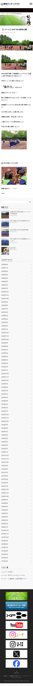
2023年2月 (4, 408)
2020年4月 (4, 517)
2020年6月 (4, 510)
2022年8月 (4, 428)
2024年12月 (5, 333)
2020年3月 (4, 520)
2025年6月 (4, 312)
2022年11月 (5, 418)
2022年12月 (5, 414)
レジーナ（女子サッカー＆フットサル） (13, 575)
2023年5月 (4, 397)
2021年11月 (5, 459)
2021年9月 (4, 466)
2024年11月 (5, 336)
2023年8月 (4, 387)
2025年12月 (5, 292)
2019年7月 (4, 547)
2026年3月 (4, 281)
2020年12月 (5, 489)
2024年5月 (4, 356)
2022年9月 (4, 425)
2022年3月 (4, 445)
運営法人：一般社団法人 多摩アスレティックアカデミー (16, 676)
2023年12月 (5, 373)
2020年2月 (4, 524)
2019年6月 (4, 551)
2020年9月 (4, 500)
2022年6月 (4, 435)
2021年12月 (5, 455)
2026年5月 (4, 275)
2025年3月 (4, 322)
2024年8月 (4, 346)
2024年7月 (4, 350)
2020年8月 (4, 503)
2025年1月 (4, 329)
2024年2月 (4, 367)
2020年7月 (4, 506)
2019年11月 (5, 534)
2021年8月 (4, 469)
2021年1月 (4, 486)
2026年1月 (4, 288)
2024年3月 (4, 363)
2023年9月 (4, 384)
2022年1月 (4, 452)
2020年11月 (5, 493)
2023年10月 (5, 380)
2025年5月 (4, 316)
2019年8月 (4, 544)
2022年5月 (4, 438)
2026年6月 (4, 271)
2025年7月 (4, 309)
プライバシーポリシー (16, 677)
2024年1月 (4, 370)
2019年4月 (4, 558)
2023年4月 (4, 401)
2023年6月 (4, 394)
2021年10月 (5, 462)
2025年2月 (4, 326)
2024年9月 (4, 343)
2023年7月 (4, 391)
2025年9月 (4, 302)
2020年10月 (5, 496)
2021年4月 (4, 479)
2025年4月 (4, 319)
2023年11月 (5, 377)
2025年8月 (4, 305)
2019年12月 (5, 530)
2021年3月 (4, 483)
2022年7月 (4, 431)
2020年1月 (4, 527)
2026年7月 (4, 268)
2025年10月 (5, 298)
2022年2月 (4, 449)
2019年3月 (4, 561)
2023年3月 (4, 404)
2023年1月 (4, 411)
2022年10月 (5, 421)
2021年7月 (4, 472)
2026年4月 (4, 278)
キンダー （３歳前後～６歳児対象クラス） (14, 579)
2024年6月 (4, 353)
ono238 (13, 32)
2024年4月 (4, 360)
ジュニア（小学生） (7, 572)
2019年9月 (4, 541)
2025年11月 (5, 295)
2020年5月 (4, 513)
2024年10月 (5, 339)
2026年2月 (4, 285)
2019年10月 (5, 537)
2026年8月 (4, 264)
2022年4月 (4, 442)
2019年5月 (4, 554)
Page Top (16, 673)
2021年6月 (4, 476)
